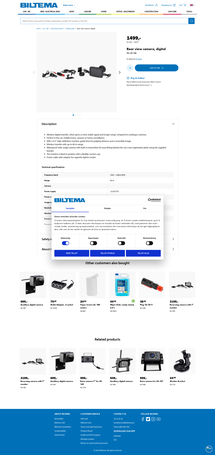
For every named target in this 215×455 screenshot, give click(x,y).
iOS (115, 440)
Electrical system (57, 28)
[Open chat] (209, 449)
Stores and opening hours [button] (91, 426)
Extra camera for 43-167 (151, 381)
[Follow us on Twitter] (148, 419)
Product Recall (87, 431)
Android (117, 436)
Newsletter (58, 418)
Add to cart (155, 68)
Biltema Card (86, 422)
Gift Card (84, 418)
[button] (192, 5)
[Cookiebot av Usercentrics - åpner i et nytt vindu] (150, 200)
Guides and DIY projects (90, 435)
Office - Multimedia (125, 11)
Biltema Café (59, 422)
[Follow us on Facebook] (143, 419)
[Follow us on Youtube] (159, 420)
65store (138, 59)
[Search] (191, 21)
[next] (119, 72)
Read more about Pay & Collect (138, 85)
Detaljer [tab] (107, 208)
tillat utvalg (107, 253)
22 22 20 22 (118, 418)
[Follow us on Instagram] (153, 419)
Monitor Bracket (177, 381)
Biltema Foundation (62, 426)
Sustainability (60, 431)
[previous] (33, 72)
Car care (172, 11)
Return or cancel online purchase (94, 443)
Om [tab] (144, 208)
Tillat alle (143, 253)
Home (103, 11)
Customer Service (90, 413)
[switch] (93, 243)
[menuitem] (26, 12)
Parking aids (70, 28)
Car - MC (26, 11)
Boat (72, 11)
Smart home (59, 435)
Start (38, 28)
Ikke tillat (71, 253)
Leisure (87, 11)
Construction (151, 11)
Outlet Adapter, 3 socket (61, 304)
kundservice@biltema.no (124, 422)
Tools (189, 11)
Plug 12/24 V (146, 304)
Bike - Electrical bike (50, 11)
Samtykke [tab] (70, 208)
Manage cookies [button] (87, 439)
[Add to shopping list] (130, 67)
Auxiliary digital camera (32, 304)
